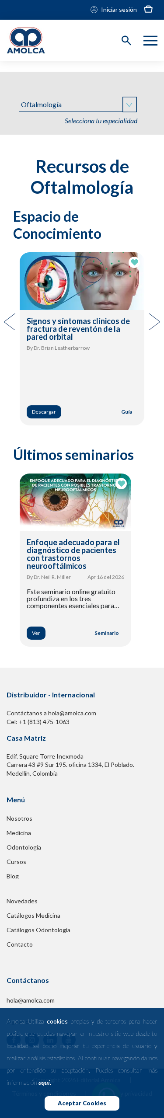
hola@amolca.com (31, 1000)
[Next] (153, 321)
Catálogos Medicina (33, 915)
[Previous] (10, 321)
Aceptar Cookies (82, 1103)
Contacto (20, 944)
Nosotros (19, 818)
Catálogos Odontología (38, 929)
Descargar (44, 411)
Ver (36, 633)
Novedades (22, 901)
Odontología (24, 847)
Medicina (19, 832)
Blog (13, 876)
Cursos (16, 861)
